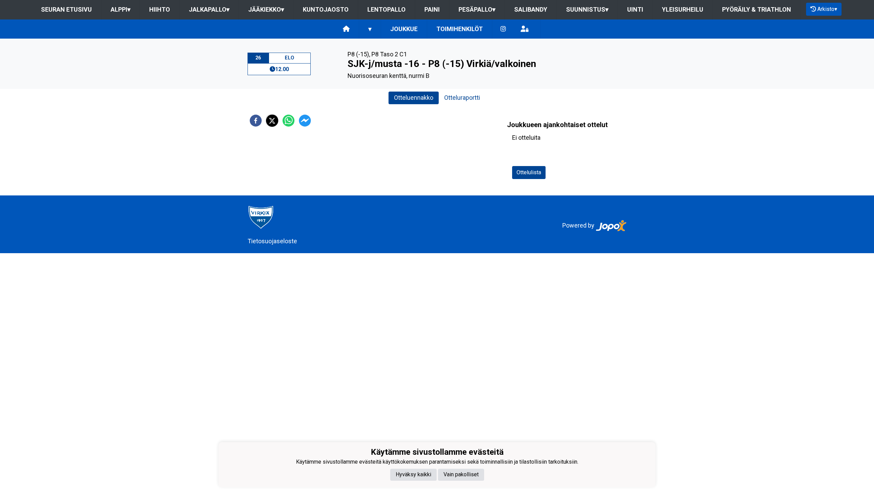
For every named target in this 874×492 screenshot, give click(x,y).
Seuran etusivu (66, 9)
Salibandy (530, 9)
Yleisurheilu (682, 9)
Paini (432, 9)
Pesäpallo (477, 9)
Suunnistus (587, 9)
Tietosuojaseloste (272, 241)
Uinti (635, 9)
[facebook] (256, 120)
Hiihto (159, 9)
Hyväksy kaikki (413, 474)
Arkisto (827, 9)
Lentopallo (386, 9)
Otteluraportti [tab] (462, 97)
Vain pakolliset (461, 474)
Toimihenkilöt (459, 28)
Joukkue (404, 28)
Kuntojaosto (326, 9)
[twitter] (272, 120)
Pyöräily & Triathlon (756, 9)
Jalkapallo (209, 9)
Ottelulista (529, 172)
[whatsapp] (288, 120)
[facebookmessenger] (305, 120)
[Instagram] (503, 29)
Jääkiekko (266, 9)
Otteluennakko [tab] (413, 97)
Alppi (120, 9)
